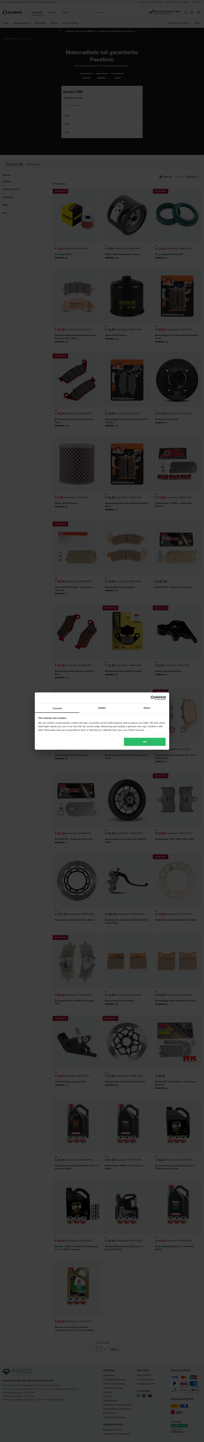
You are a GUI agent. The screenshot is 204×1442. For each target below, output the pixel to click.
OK (145, 742)
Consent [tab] (57, 708)
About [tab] (147, 707)
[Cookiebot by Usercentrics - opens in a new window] (153, 698)
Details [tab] (102, 707)
